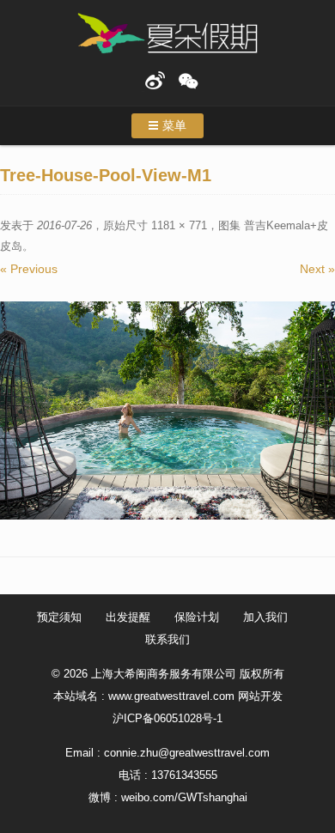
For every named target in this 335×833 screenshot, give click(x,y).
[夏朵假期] (167, 34)
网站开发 (260, 696)
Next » (317, 269)
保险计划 (196, 617)
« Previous (29, 269)
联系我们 (167, 639)
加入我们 (265, 617)
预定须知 (59, 617)
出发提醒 (128, 617)
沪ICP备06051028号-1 (167, 718)
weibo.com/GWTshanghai (184, 797)
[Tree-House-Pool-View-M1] (167, 410)
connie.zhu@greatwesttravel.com (187, 752)
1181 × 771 (179, 225)
